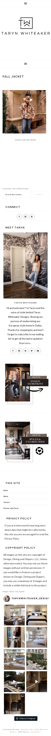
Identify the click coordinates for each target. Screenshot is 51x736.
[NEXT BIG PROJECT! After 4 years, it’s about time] (14, 637)
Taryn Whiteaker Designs (25, 32)
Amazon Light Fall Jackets (25, 140)
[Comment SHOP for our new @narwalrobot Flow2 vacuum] (14, 659)
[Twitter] (32, 350)
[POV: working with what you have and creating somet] (36, 681)
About (5, 496)
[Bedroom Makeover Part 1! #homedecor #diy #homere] (36, 615)
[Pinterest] (32, 216)
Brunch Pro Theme (30, 729)
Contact (6, 502)
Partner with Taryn (10, 508)
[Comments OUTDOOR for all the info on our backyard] (14, 681)
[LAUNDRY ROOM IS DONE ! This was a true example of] (14, 703)
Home (5, 490)
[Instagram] (25, 216)
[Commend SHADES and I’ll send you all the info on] (14, 615)
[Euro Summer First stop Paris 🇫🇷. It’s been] (36, 659)
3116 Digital (35, 732)
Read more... (25, 343)
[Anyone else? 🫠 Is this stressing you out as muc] (36, 637)
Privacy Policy (11, 538)
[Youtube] (38, 350)
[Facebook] (19, 216)
